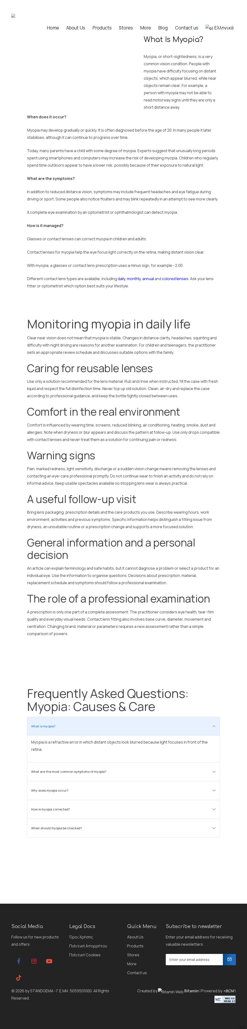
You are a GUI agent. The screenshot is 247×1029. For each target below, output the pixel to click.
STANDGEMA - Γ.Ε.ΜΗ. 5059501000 (61, 991)
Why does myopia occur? (50, 790)
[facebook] (18, 961)
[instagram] (34, 961)
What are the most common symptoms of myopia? (68, 771)
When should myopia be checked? (56, 828)
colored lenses (175, 278)
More (132, 963)
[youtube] (49, 961)
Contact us (137, 972)
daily (121, 278)
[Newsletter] (229, 959)
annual (148, 278)
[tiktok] (18, 978)
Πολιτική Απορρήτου (88, 946)
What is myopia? (43, 726)
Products (135, 946)
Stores (133, 955)
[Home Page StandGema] (17, 18)
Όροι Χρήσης (81, 937)
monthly (134, 278)
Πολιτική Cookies (85, 955)
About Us (135, 937)
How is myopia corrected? (50, 809)
